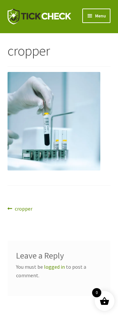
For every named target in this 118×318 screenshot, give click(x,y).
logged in (54, 266)
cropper (23, 209)
